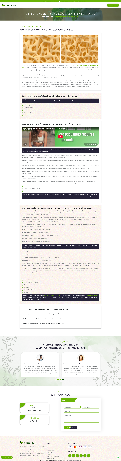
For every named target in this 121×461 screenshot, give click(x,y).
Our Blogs (49, 452)
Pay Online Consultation (113, 5)
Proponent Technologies (75, 460)
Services (54, 5)
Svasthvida (26, 211)
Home (41, 5)
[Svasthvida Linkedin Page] (84, 455)
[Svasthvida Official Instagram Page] (5, 1)
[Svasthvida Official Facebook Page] (3, 1)
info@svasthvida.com (81, 1)
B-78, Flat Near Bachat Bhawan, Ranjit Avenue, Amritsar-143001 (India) (59, 1)
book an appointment (92, 295)
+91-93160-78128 (91, 1)
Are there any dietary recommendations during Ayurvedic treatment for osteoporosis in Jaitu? (45, 323)
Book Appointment (70, 427)
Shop (74, 5)
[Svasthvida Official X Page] (8, 1)
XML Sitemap (50, 458)
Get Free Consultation (7, 457)
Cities (47, 16)
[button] (58, 379)
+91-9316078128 (28, 197)
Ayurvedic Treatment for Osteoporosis (53, 295)
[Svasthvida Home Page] (9, 5)
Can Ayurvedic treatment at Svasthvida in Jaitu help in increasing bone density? (42, 319)
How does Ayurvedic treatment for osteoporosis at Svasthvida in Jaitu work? (41, 314)
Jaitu (52, 16)
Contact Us (81, 5)
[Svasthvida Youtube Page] (15, 1)
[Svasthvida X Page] (77, 455)
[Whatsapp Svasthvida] (118, 457)
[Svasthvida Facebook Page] (69, 455)
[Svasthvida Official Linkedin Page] (13, 1)
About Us (47, 5)
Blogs (69, 5)
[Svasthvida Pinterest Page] (81, 455)
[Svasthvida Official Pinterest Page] (10, 1)
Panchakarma (62, 5)
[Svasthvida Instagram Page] (73, 455)
